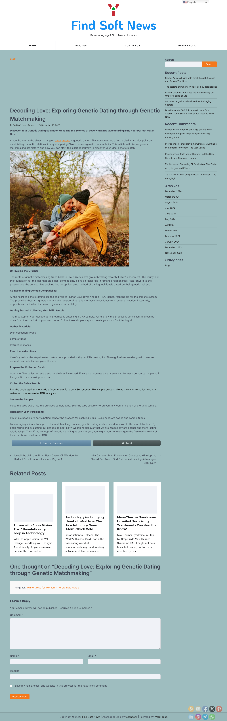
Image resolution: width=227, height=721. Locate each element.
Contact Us (132, 45)
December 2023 (173, 247)
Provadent (170, 129)
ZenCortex (170, 164)
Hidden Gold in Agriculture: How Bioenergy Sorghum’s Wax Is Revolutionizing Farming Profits (188, 133)
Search (169, 59)
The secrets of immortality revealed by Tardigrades (191, 86)
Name (14, 655)
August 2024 (171, 202)
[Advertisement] (85, 83)
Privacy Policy (188, 45)
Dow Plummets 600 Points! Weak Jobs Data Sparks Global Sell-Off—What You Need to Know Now (189, 113)
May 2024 (170, 219)
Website (14, 670)
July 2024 (170, 208)
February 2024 (172, 236)
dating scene (62, 140)
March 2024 (171, 230)
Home (32, 45)
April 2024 (170, 224)
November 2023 (173, 253)
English (191, 2)
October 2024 (172, 196)
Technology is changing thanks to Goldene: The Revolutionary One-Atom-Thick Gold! (84, 523)
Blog (13, 59)
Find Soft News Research (25, 125)
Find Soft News (113, 24)
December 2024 (173, 191)
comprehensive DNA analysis (39, 393)
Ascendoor (131, 716)
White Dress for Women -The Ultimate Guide (53, 587)
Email (92, 655)
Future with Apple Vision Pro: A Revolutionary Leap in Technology (33, 529)
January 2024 (172, 241)
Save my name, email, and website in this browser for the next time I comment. (61, 685)
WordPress (160, 716)
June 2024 (170, 213)
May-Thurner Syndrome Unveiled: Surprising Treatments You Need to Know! (136, 523)
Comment (16, 614)
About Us (81, 45)
